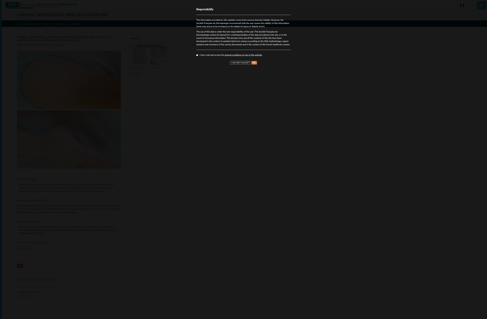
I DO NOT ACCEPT (240, 62)
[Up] (482, 314)
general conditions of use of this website (243, 55)
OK (254, 62)
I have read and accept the (231, 55)
